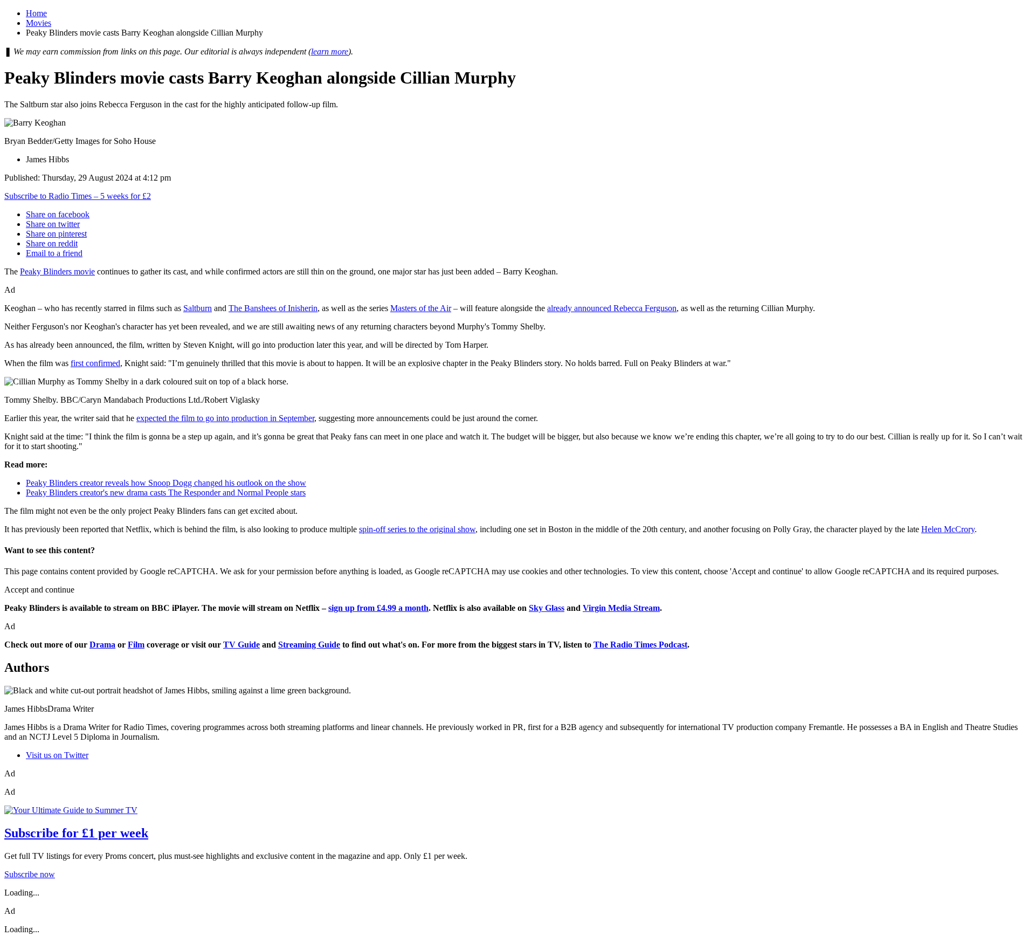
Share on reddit (52, 243)
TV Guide (241, 644)
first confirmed (95, 363)
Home (36, 13)
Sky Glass (546, 607)
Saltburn (197, 308)
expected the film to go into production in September (225, 418)
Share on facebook (57, 214)
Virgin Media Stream (621, 607)
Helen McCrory (948, 529)
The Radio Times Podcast (640, 644)
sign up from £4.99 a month (378, 607)
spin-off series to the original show (417, 529)
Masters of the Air (420, 308)
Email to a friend (54, 253)
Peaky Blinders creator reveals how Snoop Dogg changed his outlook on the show (166, 482)
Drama (102, 644)
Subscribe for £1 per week (76, 833)
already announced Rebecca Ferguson (612, 308)
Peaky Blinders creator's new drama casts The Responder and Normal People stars (166, 492)
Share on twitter (53, 224)
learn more (329, 51)
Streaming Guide (309, 644)
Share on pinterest (56, 233)
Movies (38, 22)
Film (136, 644)
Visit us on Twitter (57, 755)
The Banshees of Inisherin (273, 308)
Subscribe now (29, 874)
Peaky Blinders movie (57, 271)
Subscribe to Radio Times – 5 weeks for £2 (77, 196)
